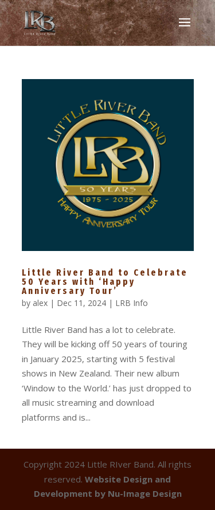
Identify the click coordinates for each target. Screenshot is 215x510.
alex (40, 302)
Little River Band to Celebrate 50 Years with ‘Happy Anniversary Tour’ (105, 281)
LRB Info (131, 302)
